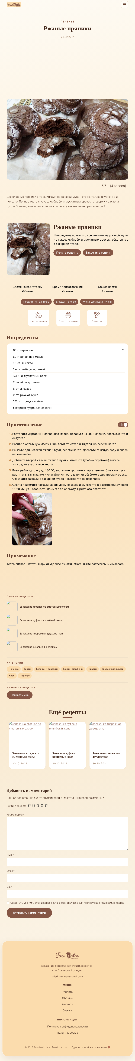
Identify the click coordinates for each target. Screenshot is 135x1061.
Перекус (24, 675)
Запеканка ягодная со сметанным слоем (25, 755)
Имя (10, 854)
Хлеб (12, 675)
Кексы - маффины (73, 669)
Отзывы (67, 1010)
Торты (27, 669)
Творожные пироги (112, 669)
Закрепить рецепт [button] (98, 252)
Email (10, 870)
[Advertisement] (67, 68)
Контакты (67, 1004)
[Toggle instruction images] (123, 424)
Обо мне (67, 998)
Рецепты (67, 992)
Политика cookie (67, 1032)
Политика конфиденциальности (67, 1026)
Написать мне (20, 695)
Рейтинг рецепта (16, 805)
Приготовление (68, 321)
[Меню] (124, 4)
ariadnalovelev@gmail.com (67, 976)
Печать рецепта (67, 252)
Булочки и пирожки (47, 669)
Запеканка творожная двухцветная (106, 755)
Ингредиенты (38, 321)
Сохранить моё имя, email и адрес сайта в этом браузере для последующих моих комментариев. (67, 902)
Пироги (92, 669)
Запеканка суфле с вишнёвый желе (63, 755)
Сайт (9, 886)
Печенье (67, 21)
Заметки (97, 321)
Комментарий (15, 814)
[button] (123, 349)
